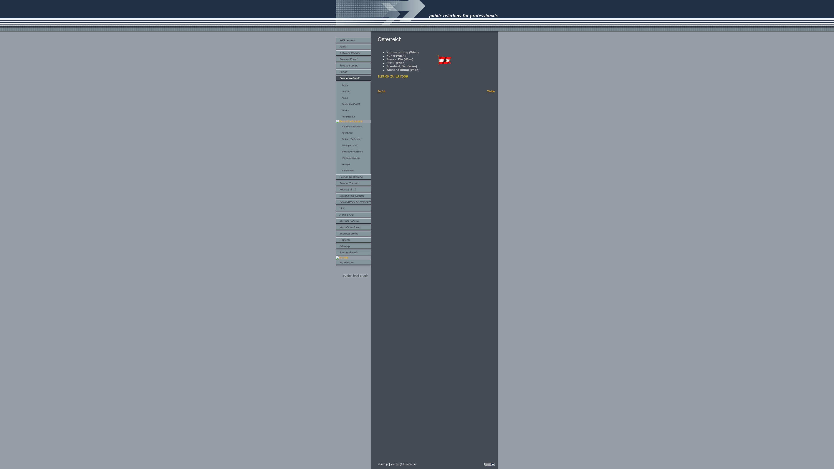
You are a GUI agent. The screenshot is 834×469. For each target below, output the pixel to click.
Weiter (491, 91)
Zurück (382, 91)
